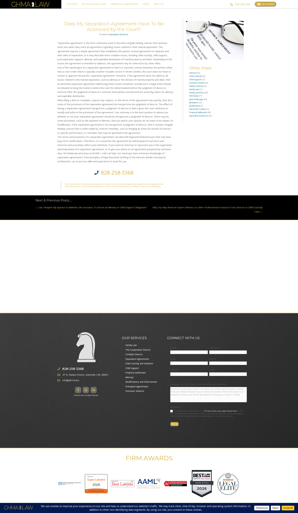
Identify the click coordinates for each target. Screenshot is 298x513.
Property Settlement (198, 112)
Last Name (215, 348)
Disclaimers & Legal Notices (86, 395)
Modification (194, 106)
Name (174, 348)
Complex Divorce (134, 354)
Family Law (194, 89)
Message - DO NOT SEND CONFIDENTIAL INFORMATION (199, 384)
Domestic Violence (197, 83)
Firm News (193, 96)
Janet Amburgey (196, 99)
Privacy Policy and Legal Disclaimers (220, 411)
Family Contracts (196, 86)
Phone (213, 359)
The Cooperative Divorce (138, 349)
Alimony (192, 73)
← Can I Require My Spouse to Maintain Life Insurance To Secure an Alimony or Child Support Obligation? (91, 207)
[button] (78, 390)
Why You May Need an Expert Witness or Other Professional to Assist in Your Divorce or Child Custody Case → (208, 209)
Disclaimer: (176, 407)
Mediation (193, 102)
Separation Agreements (137, 358)
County (174, 369)
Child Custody (195, 76)
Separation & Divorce (118, 34)
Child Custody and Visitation (139, 363)
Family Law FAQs (196, 92)
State (212, 369)
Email (173, 359)
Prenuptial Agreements (136, 386)
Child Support (195, 79)
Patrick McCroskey (197, 109)
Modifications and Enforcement (141, 381)
